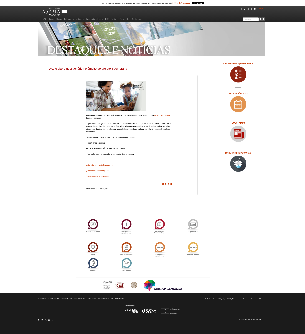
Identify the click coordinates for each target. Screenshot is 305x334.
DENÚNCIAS (92, 299)
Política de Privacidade (181, 3)
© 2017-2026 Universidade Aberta (250, 319)
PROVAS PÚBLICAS (238, 93)
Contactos (136, 19)
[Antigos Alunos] (193, 249)
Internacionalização (94, 19)
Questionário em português (97, 171)
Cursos (51, 19)
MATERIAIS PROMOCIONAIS (238, 153)
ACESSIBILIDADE (66, 299)
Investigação (78, 19)
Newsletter (125, 19)
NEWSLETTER (238, 123)
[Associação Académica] (159, 249)
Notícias (114, 19)
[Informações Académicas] (126, 226)
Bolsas (59, 19)
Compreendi (198, 3)
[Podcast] (92, 265)
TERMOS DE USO (79, 299)
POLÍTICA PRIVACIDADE (105, 299)
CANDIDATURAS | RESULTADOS (238, 64)
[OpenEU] (108, 285)
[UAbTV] (92, 249)
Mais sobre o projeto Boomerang (99, 165)
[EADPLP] (163, 285)
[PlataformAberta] (92, 226)
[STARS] (134, 285)
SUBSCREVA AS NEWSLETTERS (48, 299)
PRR (107, 19)
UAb (44, 19)
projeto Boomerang (162, 115)
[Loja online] (126, 265)
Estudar (67, 19)
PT (260, 9)
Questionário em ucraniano (97, 176)
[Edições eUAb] (193, 226)
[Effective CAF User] (120, 285)
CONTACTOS (119, 299)
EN (263, 9)
